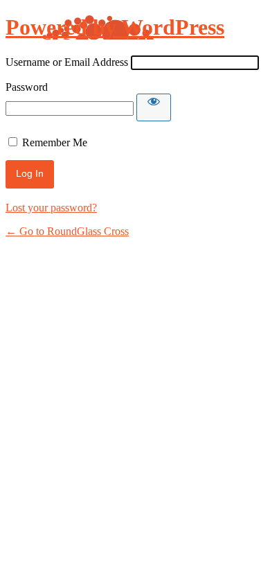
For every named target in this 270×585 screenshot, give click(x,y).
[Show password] (153, 107)
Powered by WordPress (115, 27)
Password (27, 87)
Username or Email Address (67, 62)
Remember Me (54, 142)
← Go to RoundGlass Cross (67, 231)
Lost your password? (51, 207)
